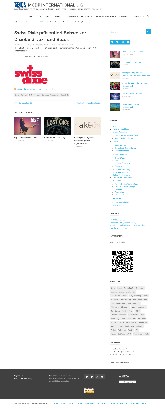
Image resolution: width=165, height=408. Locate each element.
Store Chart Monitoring (124, 138)
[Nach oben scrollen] (161, 404)
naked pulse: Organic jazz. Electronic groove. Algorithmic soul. (85, 141)
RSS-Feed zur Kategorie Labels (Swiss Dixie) (35, 89)
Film (116, 160)
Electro (145, 295)
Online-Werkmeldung (121, 175)
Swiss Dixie (69, 45)
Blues (28, 45)
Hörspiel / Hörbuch (122, 163)
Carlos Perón (129, 288)
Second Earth (131, 322)
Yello (147, 334)
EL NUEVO (115, 299)
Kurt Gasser (115, 311)
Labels (57, 16)
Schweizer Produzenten (50, 95)
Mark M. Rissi (127, 311)
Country (114, 292)
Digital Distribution (105, 16)
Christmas (140, 288)
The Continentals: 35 (23, 103)
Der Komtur (130, 292)
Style (63, 45)
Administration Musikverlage (126, 184)
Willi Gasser (138, 334)
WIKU (129, 334)
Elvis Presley (126, 299)
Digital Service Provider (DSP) (126, 135)
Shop (47, 16)
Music (51, 45)
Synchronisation (137, 326)
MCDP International (118, 315)
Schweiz (114, 322)
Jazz (40, 45)
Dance (121, 292)
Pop (142, 315)
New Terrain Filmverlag (119, 228)
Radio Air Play (120, 145)
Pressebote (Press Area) (122, 177)
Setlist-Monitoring (122, 150)
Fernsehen (137, 299)
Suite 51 (114, 326)
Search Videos (118, 205)
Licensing (85, 16)
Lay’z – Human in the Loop (25, 138)
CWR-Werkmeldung (121, 129)
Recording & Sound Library (125, 148)
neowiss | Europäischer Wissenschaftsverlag (127, 225)
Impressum (18, 376)
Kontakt (138, 16)
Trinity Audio (36, 56)
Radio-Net (124, 16)
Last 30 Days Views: (121, 351)
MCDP (137, 311)
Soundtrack (142, 322)
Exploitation (119, 192)
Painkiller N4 (133, 315)
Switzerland (124, 326)
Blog (39, 16)
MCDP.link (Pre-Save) (121, 169)
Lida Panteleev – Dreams (132, 93)
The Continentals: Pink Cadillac (89, 103)
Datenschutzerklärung (23, 378)
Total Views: (118, 354)
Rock (123, 318)
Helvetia (32, 95)
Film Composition (118, 303)
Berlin (113, 288)
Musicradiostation (122, 202)
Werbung (118, 166)
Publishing (71, 16)
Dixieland (34, 45)
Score (121, 322)
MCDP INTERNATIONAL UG (55, 5)
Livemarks (53, 376)
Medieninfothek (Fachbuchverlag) (123, 222)
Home (30, 16)
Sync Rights (119, 194)
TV (137, 330)
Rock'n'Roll (131, 318)
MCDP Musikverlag (117, 220)
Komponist (141, 307)
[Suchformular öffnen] (148, 16)
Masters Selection (120, 154)
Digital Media (120, 158)
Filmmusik (125, 307)
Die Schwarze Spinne (119, 295)
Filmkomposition (133, 303)
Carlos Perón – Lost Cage (55, 138)
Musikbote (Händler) (121, 172)
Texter (131, 330)
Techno (113, 330)
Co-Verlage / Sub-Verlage (125, 186)
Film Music (115, 307)
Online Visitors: (119, 349)
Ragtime (57, 45)
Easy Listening (135, 295)
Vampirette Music (118, 334)
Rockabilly (142, 318)
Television (122, 330)
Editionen (118, 189)
